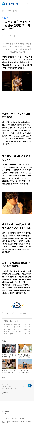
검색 (26, 3)
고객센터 (4, 414)
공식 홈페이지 (5, 411)
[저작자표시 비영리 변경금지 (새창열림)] (23, 313)
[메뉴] (30, 3)
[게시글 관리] (10, 313)
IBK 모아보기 (12, 11)
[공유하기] (8, 313)
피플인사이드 (8, 321)
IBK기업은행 (6, 384)
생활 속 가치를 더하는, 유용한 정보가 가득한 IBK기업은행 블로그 (13, 387)
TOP (30, 411)
